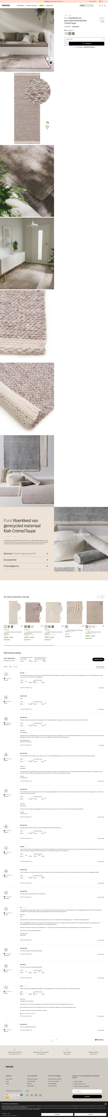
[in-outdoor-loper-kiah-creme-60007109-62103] (5, 626)
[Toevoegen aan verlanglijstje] (66, 44)
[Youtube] (31, 1095)
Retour (7, 1081)
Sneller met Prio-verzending (89, 47)
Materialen (29, 1083)
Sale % (42, 5)
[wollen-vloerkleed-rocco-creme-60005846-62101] (90, 626)
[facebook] (40, 1095)
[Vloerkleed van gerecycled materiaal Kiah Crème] (13, 612)
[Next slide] (102, 597)
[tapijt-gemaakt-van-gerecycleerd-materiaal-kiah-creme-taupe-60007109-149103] (8, 626)
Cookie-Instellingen (52, 1083)
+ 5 (96, 626)
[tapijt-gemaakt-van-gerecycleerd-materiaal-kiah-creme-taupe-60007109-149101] (25, 626)
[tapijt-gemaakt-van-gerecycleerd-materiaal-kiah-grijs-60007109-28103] (12, 626)
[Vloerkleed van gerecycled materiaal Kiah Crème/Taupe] (69, 33)
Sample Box (49, 5)
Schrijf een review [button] (98, 659)
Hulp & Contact (92, 1)
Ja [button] (31, 687)
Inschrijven (87, 1096)
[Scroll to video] (51, 62)
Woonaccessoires (31, 5)
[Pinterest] (27, 1095)
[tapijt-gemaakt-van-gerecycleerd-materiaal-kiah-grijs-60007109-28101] (29, 626)
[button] (51, 1040)
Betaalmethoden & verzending (54, 1079)
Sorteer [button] (6, 666)
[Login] (102, 5)
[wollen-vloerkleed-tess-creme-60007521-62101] (70, 626)
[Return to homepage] (6, 5)
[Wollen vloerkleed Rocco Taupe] (94, 612)
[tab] (100, 667)
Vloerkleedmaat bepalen (32, 1079)
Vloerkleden (20, 5)
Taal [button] (10, 666)
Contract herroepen (52, 1086)
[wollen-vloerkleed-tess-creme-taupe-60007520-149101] (66, 626)
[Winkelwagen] (105, 5)
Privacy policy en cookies (53, 1081)
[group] (11, 658)
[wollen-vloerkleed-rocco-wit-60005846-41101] (93, 626)
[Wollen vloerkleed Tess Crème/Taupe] (74, 612)
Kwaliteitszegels (30, 1086)
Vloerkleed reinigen (31, 1081)
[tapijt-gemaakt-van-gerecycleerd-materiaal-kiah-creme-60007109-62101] (32, 626)
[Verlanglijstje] (100, 5)
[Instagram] (36, 1095)
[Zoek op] (92, 5)
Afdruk (7, 1083)
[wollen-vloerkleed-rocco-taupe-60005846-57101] (87, 626)
